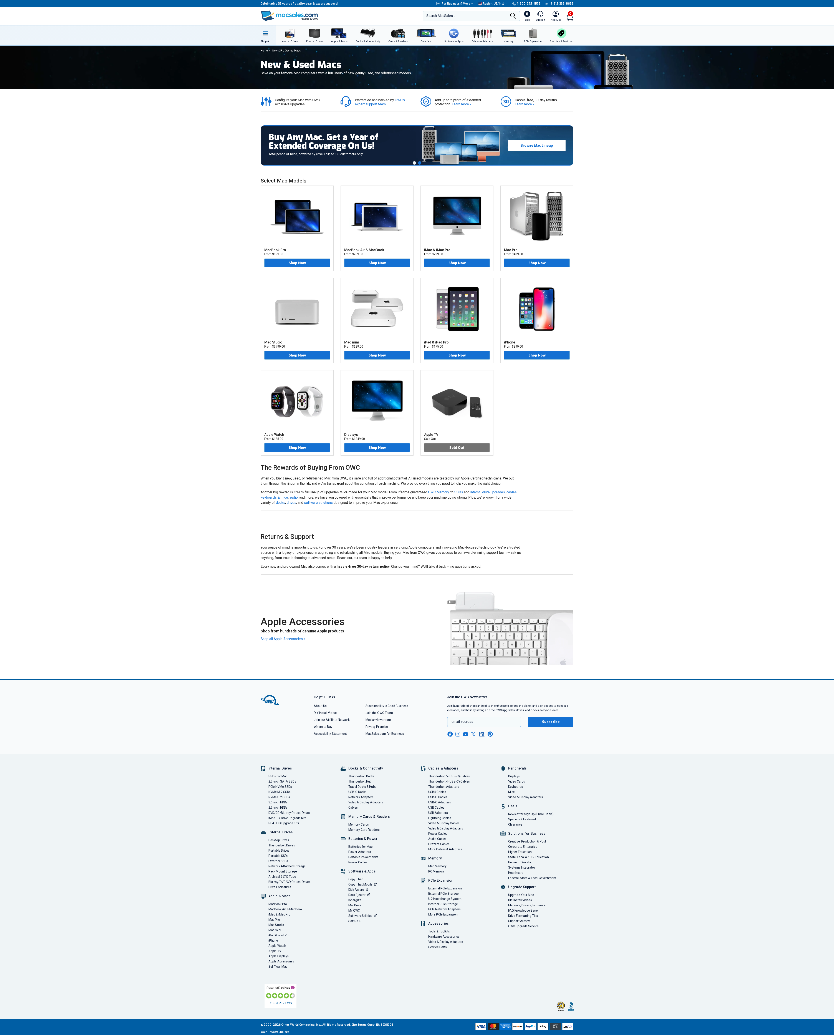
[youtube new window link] (465, 734)
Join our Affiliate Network (331, 720)
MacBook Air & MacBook (285, 909)
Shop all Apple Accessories (283, 639)
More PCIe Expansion (443, 914)
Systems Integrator (521, 867)
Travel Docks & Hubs (362, 786)
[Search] (513, 16)
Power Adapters (359, 852)
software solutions (318, 503)
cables (511, 492)
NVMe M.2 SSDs (279, 792)
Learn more (462, 104)
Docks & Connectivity (365, 768)
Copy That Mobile (360, 884)
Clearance (515, 824)
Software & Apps (362, 871)
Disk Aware (356, 889)
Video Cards (516, 781)
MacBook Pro (277, 904)
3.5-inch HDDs (278, 802)
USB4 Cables (437, 792)
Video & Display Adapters (365, 802)
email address (462, 722)
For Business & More (456, 3)
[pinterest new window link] (490, 734)
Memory (435, 858)
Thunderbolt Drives (281, 845)
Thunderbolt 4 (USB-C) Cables (449, 781)
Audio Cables (437, 839)
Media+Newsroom (378, 720)
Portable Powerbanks (363, 857)
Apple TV (274, 951)
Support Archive (519, 921)
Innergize (354, 900)
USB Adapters (438, 812)
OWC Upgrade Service (523, 926)
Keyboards (515, 786)
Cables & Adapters (443, 768)
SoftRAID (354, 921)
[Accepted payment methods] (523, 1027)
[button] (414, 163)
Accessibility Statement (330, 733)
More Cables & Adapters (445, 849)
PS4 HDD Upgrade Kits (283, 823)
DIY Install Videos (326, 713)
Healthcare (515, 872)
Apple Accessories (281, 961)
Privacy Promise (377, 726)
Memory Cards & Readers (369, 816)
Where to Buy (323, 726)
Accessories (438, 923)
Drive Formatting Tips (523, 915)
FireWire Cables (439, 844)
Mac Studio (276, 925)
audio (294, 497)
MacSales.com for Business (385, 733)
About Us (320, 706)
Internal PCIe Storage (443, 904)
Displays (514, 776)
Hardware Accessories (444, 936)
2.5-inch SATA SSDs (282, 781)
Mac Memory (437, 866)
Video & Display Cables (444, 823)
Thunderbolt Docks (361, 776)
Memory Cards (358, 824)
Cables (353, 807)
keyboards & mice (274, 497)
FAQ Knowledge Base (523, 910)
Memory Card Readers (364, 829)
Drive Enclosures (279, 887)
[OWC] (289, 16)
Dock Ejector (357, 895)
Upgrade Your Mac (521, 895)
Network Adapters (361, 797)
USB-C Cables (437, 797)
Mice (511, 792)
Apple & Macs (279, 896)
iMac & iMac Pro (279, 914)
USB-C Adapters (439, 802)
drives (291, 503)
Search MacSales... (440, 16)
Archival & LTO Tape (282, 876)
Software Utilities (360, 915)
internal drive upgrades (487, 492)
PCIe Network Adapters (444, 909)
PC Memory (436, 871)
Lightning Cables (439, 818)
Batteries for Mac (360, 846)
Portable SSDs (278, 856)
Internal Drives (280, 768)
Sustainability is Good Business (387, 706)
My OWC (354, 910)
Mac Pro (274, 919)
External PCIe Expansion (445, 888)
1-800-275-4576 (528, 3)
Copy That (355, 879)
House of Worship (520, 862)
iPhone (273, 940)
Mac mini (274, 930)
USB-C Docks (357, 792)
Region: (493, 3)
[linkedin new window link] (482, 734)
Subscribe (550, 722)
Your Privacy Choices (275, 1032)
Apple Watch (277, 945)
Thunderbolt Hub (360, 781)
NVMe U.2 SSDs (279, 797)
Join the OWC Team (379, 713)
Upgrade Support (522, 887)
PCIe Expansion (440, 880)
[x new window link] (474, 734)
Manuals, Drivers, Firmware (527, 905)
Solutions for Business (526, 833)
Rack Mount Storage (282, 871)
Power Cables (357, 862)
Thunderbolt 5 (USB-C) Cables (449, 776)
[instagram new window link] (457, 734)
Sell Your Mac (277, 966)
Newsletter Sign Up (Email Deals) (531, 814)
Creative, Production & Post (527, 841)
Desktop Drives (278, 840)
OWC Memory (438, 492)
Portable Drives (279, 850)
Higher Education (520, 852)
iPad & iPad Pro (279, 935)
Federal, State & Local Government (532, 878)
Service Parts (437, 947)
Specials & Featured (522, 819)
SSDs (458, 492)
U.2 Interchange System (445, 899)
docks (280, 503)
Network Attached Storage (287, 866)
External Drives (280, 832)
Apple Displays (278, 956)
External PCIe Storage (443, 893)
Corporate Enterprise (522, 846)
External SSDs (278, 861)
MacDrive (354, 905)
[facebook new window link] (450, 734)
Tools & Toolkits (439, 931)
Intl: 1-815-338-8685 (558, 3)
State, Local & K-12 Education (528, 857)
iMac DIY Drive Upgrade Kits (287, 818)
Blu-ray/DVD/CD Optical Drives (289, 882)
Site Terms (359, 1025)
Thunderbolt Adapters (443, 786)
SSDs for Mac (277, 776)
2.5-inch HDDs (278, 807)
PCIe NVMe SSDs (280, 786)
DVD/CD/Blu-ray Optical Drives (289, 812)
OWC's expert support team (380, 102)
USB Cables (436, 807)
